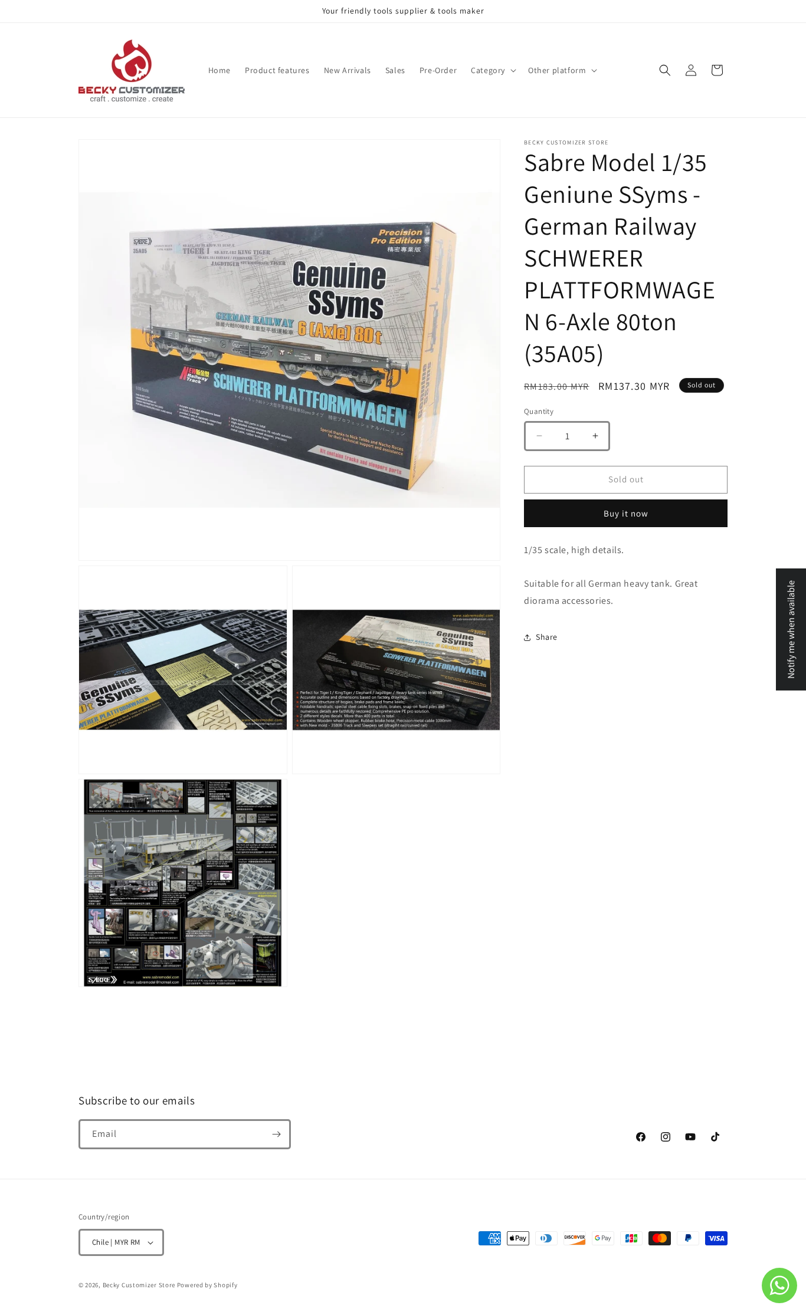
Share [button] (547, 637)
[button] (492, 70)
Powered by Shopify (207, 1285)
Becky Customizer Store (139, 1285)
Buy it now (626, 513)
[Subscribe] (276, 1134)
